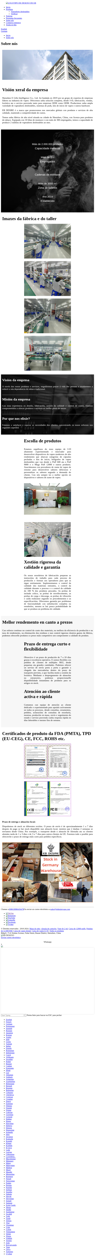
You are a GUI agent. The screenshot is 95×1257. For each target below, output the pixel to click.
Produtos (9, 9)
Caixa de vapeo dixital (22, 931)
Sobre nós (10, 20)
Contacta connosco (13, 23)
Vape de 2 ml (62, 929)
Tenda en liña (11, 25)
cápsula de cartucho (48, 929)
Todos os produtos (56, 931)
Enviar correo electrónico (11, 937)
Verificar (14, 14)
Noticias (9, 16)
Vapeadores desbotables (20, 12)
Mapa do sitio (34, 929)
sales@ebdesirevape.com (60, 909)
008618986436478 (16, 909)
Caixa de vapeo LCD (40, 931)
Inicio (8, 7)
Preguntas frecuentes (14, 18)
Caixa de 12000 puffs (77, 929)
